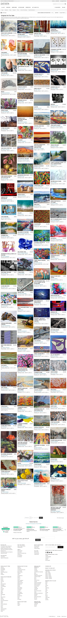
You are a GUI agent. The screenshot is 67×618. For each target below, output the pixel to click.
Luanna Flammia (39, 34)
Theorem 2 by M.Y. (22, 100)
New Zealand (47, 560)
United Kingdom (48, 556)
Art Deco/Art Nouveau (21, 569)
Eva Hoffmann (6, 472)
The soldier (4, 73)
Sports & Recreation (37, 596)
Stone (2, 606)
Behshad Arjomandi (56, 32)
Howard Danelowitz (23, 35)
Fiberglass (2, 585)
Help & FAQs (36, 547)
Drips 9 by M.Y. (37, 88)
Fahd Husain (5, 129)
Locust (19, 329)
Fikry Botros (5, 273)
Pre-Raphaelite (20, 593)
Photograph (3, 568)
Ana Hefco (21, 214)
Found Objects (3, 586)
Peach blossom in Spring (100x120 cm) (22, 369)
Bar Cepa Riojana (22, 53)
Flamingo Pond (38, 372)
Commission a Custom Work (5, 547)
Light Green (47, 597)
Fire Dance (53, 389)
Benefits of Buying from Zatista (6, 548)
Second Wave (21, 34)
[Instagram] (46, 552)
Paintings (8, 7)
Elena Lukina (55, 203)
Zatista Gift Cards (4, 553)
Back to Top (64, 616)
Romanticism (20, 595)
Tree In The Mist (55, 145)
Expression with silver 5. (55, 256)
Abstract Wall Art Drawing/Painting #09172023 (56, 509)
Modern (19, 586)
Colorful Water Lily (39, 242)
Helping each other (56, 181)
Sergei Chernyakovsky (24, 159)
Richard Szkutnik (55, 220)
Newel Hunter (55, 70)
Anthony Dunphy (22, 293)
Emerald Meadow (39, 427)
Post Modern (20, 592)
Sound (2, 605)
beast (2, 91)
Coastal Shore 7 (38, 389)
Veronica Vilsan (22, 69)
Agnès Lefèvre (6, 74)
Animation (36, 570)
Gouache (2, 588)
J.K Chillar (54, 182)
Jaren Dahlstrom (55, 313)
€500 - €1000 (47, 572)
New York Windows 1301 (6, 346)
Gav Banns (54, 165)
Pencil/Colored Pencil (4, 600)
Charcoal (2, 581)
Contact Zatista (37, 548)
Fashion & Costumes (37, 582)
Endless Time (37, 33)
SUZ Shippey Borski (23, 253)
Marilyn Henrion (6, 149)
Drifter (53, 104)
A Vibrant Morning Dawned (23, 424)
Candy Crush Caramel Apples (40, 261)
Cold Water (37, 340)
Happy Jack (54, 406)
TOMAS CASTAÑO (23, 54)
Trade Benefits (20, 547)
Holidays (35, 587)
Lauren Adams (22, 426)
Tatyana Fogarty (22, 349)
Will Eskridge (38, 355)
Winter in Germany (6, 304)
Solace (19, 213)
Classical (19, 573)
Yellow (46, 596)
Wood (2, 611)
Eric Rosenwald (22, 483)
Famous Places (36, 580)
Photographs (32, 523)
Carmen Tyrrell (39, 75)
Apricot (46, 585)
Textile (2, 607)
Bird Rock (36, 204)
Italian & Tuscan (20, 582)
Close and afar (5, 286)
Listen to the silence (39, 55)
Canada (46, 555)
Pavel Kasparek (6, 256)
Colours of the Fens (23, 232)
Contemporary (20, 575)
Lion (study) (4, 406)
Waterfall (53, 238)
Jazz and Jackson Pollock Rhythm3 (22, 443)
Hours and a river (6, 425)
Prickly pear (4, 110)
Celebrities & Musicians (38, 575)
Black (46, 583)
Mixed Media (14, 7)
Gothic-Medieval (20, 580)
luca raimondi (38, 108)
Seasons (35, 595)
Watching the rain (6, 272)
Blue (46, 586)
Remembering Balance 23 (23, 67)
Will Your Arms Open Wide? (23, 308)
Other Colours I (5, 128)
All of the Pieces (55, 354)
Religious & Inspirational (38, 593)
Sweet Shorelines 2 (39, 353)
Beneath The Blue (39, 165)
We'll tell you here (17, 1)
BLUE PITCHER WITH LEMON (55, 277)
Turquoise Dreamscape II (54, 30)
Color (18, 574)
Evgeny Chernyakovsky (57, 126)
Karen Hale (38, 167)
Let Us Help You (35, 7)
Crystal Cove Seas (39, 126)
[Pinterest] (51, 552)
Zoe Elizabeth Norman (24, 233)
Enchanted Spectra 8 (23, 175)
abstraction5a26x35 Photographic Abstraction (39, 146)
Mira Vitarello (55, 441)
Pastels (2, 598)
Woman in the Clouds (40, 483)
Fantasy (35, 581)
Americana (19, 568)
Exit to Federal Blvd (56, 219)
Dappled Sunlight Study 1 (6, 490)
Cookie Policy (36, 554)
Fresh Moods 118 (55, 295)
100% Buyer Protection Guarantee (6, 549)
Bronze (2, 579)
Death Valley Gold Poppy (23, 481)
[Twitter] (49, 552)
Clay (1, 582)
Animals (35, 569)
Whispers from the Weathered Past (39, 409)
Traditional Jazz (38, 185)
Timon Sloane (22, 88)
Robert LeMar (55, 146)
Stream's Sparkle (22, 86)
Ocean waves (37, 464)
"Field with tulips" (55, 125)
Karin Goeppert (22, 141)
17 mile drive (21, 272)
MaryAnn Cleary (6, 236)
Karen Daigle (5, 178)
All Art (3, 7)
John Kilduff (21, 273)
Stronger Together (56, 49)
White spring (54, 372)
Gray (46, 584)
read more (2, 19)
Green (46, 590)
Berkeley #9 (54, 312)
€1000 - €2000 (48, 573)
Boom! (19, 463)
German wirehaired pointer (6, 324)
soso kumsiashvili (6, 325)
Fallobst (20, 140)
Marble (2, 592)
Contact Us (19, 554)
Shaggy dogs (21, 194)
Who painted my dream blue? (38, 301)
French (19, 579)
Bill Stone (38, 225)
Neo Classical (20, 587)
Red (46, 591)
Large (18, 605)
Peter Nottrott (39, 447)
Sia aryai (37, 322)
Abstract (19, 567)
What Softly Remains (7, 33)
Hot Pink (46, 599)
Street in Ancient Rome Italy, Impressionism (57, 163)
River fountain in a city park (56, 202)
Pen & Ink (2, 599)
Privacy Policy (36, 553)
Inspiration (28, 7)
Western (35, 599)
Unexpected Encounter (4, 198)
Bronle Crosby (55, 50)
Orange (46, 592)
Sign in (53, 1)
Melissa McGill (6, 53)
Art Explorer (21, 7)
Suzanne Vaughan (23, 122)
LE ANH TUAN (6, 34)
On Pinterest (20, 556)
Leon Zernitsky (39, 186)
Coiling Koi (53, 478)
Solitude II (4, 365)
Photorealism (20, 588)
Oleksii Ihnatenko (39, 284)
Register (57, 1)
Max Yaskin (38, 89)
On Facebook (20, 555)
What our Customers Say (22, 553)
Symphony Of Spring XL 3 (39, 446)
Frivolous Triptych (56, 69)
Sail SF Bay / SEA (22, 251)
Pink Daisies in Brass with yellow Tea (6, 177)
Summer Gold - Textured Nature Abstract (22, 119)
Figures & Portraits (37, 583)
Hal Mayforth (55, 407)
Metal (2, 593)
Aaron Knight (55, 88)
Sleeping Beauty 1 (38, 74)
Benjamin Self (6, 407)
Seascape (35, 594)
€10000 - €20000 (48, 577)
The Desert (4, 52)
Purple (46, 598)
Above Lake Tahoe (22, 348)
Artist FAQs (3, 556)
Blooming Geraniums (6, 454)
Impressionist (20, 581)
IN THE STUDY (54, 459)
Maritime (35, 589)
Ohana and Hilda (5, 471)
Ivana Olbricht (39, 56)
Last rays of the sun (23, 158)
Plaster (2, 601)
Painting (2, 567)
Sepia (18, 598)
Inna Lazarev (55, 278)
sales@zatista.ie (63, 1)
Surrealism (19, 599)
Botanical (35, 574)
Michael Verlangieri (40, 148)
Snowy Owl (21, 292)
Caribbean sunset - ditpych (23, 408)
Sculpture (2, 574)
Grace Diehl (38, 127)
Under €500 (47, 571)
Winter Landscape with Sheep (23, 389)
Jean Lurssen (5, 366)
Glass (2, 587)
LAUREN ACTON (55, 479)
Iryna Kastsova (55, 258)
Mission (19, 585)
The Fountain (4, 216)
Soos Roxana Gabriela (57, 296)
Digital (2, 573)
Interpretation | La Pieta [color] (7, 254)
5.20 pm (36, 107)
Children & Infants (37, 576)
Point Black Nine (55, 422)
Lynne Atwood (39, 262)
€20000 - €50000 (48, 578)
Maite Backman (6, 111)
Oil (1, 595)
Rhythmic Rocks (55, 329)
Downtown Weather (56, 440)
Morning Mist (4, 235)
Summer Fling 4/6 (55, 87)
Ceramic (2, 580)
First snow (4, 387)
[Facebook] (47, 552)
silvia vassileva (39, 428)
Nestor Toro (21, 176)
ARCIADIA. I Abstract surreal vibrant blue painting (40, 320)
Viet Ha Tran (38, 303)
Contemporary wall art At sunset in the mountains (39, 282)
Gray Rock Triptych (6, 148)
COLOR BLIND (37, 224)
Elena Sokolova (22, 195)
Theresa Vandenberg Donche (25, 464)
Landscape (36, 588)
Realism (19, 594)
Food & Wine (36, 586)
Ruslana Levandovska (7, 199)
